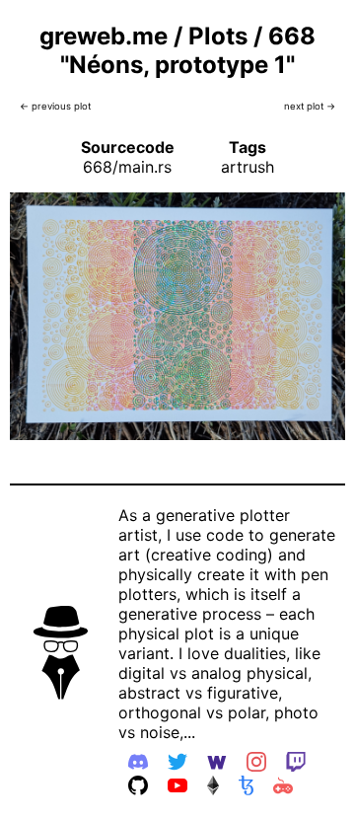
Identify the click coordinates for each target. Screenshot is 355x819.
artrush (247, 167)
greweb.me (103, 36)
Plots (218, 36)
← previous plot (55, 106)
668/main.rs (127, 167)
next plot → (309, 106)
